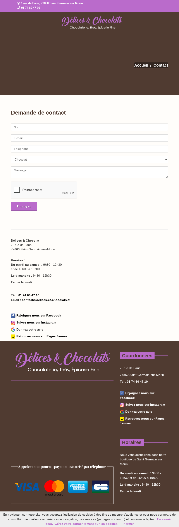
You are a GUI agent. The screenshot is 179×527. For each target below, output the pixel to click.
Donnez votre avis (29, 329)
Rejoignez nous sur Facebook (38, 315)
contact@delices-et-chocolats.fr (45, 300)
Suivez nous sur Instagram (35, 322)
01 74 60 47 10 (30, 7)
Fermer (129, 523)
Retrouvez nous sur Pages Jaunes (41, 336)
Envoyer (24, 206)
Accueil (141, 65)
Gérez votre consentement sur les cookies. (86, 523)
